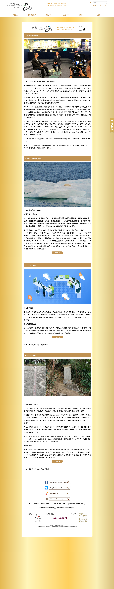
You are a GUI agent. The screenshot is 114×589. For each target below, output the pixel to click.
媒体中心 (82, 15)
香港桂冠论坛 (32, 15)
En (105, 5)
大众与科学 (65, 15)
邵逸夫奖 (48, 15)
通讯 (98, 15)
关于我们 (15, 15)
